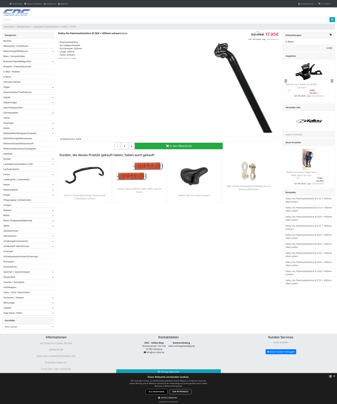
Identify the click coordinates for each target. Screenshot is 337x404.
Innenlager (8, 123)
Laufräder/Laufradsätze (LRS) (18, 164)
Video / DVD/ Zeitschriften (16, 292)
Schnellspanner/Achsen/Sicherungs (20, 256)
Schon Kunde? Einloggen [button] (281, 351)
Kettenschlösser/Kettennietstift (18, 143)
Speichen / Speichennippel (16, 272)
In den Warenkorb (180, 146)
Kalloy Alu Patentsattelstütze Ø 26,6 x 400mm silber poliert (309, 264)
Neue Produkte (293, 142)
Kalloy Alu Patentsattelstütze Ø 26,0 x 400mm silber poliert (309, 245)
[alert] (168, 388)
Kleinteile (7, 153)
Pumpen (7, 205)
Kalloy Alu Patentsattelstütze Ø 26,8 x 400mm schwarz (309, 273)
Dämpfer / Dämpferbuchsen (17, 66)
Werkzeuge (8, 302)
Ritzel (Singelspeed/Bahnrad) (17, 220)
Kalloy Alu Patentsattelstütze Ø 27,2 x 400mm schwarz (309, 227)
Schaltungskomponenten (15, 241)
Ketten (6, 128)
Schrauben (8, 261)
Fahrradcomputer (12, 82)
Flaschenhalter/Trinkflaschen (17, 92)
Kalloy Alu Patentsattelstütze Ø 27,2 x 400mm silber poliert (309, 200)
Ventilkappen (9, 287)
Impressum (56, 349)
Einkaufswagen (293, 35)
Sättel (6, 225)
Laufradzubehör (11, 169)
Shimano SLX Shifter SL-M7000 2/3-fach (301, 86)
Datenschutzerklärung (56, 343)
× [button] (334, 376)
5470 (73, 26)
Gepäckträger (10, 102)
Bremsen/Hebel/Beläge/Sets (17, 61)
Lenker (6, 174)
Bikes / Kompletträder (14, 56)
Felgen (6, 87)
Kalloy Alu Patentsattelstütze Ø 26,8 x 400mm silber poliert (309, 218)
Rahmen (7, 210)
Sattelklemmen (10, 230)
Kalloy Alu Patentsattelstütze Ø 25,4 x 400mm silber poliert (309, 209)
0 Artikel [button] (325, 3)
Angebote (291, 56)
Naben (6, 184)
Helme (6, 118)
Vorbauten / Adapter (13, 297)
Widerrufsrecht (56, 362)
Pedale (6, 195)
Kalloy (65, 26)
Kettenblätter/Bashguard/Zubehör (20, 133)
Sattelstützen (23, 26)
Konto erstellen (280, 342)
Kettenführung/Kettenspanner (17, 138)
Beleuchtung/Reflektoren (15, 51)
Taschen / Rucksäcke (13, 282)
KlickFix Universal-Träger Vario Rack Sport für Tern (301, 174)
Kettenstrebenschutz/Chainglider (19, 148)
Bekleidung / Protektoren (15, 46)
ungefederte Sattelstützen (46, 26)
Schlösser (8, 251)
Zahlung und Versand (56, 369)
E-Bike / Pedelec (11, 71)
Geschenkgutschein (13, 107)
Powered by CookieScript (168, 402)
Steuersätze (9, 277)
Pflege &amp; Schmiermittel (17, 200)
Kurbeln (7, 159)
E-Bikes (7, 76)
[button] (307, 3)
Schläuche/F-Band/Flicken (16, 246)
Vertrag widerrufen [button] (169, 371)
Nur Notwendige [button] (180, 391)
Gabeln (6, 97)
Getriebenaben (10, 112)
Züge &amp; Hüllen (12, 313)
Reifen (6, 215)
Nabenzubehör (10, 189)
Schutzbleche (10, 266)
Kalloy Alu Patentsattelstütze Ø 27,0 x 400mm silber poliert (309, 282)
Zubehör (7, 307)
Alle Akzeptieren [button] (156, 392)
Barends (7, 40)
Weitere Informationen (173, 386)
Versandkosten (272, 39)
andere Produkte (294, 134)
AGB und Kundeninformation (56, 356)
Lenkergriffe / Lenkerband (16, 179)
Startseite (9, 26)
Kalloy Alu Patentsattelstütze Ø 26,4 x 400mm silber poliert (309, 236)
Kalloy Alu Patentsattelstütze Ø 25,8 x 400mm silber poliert (309, 254)
